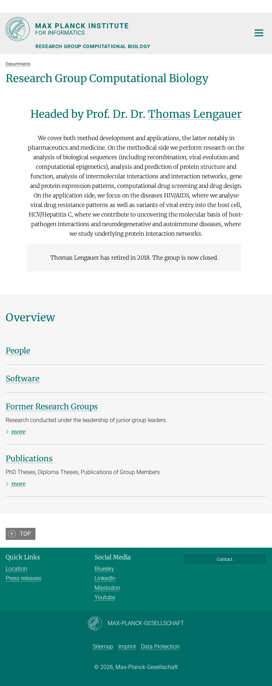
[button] (260, 6)
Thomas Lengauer (195, 114)
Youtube (105, 597)
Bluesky (104, 568)
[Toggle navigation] (258, 33)
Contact (225, 559)
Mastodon (107, 587)
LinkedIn (105, 578)
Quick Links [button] (23, 557)
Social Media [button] (113, 557)
